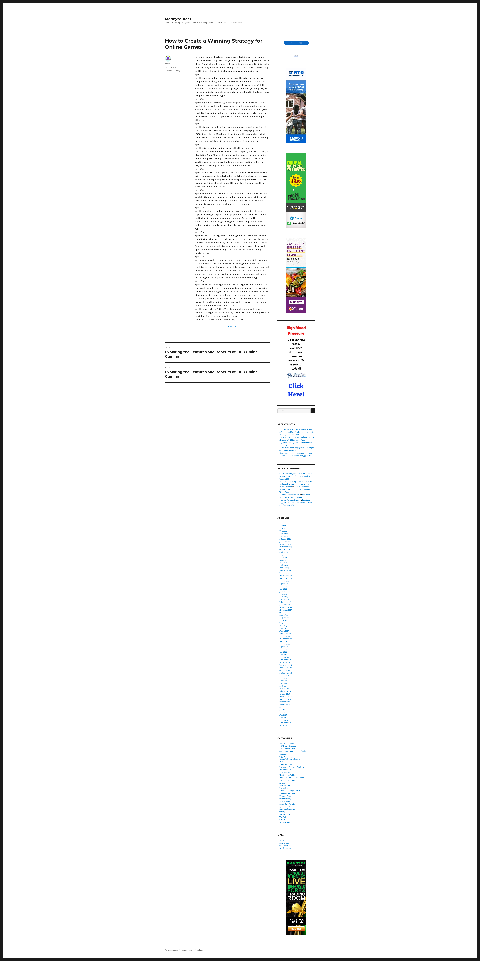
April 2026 (284, 534)
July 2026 (283, 526)
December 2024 (286, 576)
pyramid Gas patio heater (289, 500)
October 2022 (285, 644)
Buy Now (232, 326)
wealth (282, 820)
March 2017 (284, 720)
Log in (282, 840)
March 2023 (284, 631)
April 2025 (284, 565)
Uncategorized (285, 814)
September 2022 (286, 647)
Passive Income (286, 801)
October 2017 (285, 702)
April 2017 (284, 718)
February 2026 (285, 539)
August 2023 (284, 618)
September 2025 (286, 552)
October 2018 (285, 670)
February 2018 (285, 691)
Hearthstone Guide (287, 775)
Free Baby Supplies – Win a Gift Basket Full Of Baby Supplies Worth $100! (297, 476)
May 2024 (283, 594)
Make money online (287, 793)
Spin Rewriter (285, 807)
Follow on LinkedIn (296, 43)
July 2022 (283, 652)
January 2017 (285, 725)
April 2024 (284, 597)
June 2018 (283, 681)
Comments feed (286, 846)
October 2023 (285, 613)
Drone (282, 762)
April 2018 (284, 686)
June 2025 (284, 560)
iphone (282, 783)
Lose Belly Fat (285, 786)
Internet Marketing (172, 71)
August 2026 (285, 523)
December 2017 (286, 697)
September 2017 (286, 704)
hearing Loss (285, 772)
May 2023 (283, 626)
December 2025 (286, 544)
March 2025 (284, 568)
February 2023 (285, 634)
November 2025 (286, 547)
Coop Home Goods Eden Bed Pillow (293, 751)
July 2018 (283, 678)
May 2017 (283, 715)
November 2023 (286, 610)
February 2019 (285, 660)
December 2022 (286, 639)
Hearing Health (286, 770)
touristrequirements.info (289, 495)
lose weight (284, 788)
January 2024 (285, 605)
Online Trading (286, 799)
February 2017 (285, 723)
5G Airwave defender (288, 746)
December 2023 (286, 607)
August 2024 (285, 586)
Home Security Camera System (292, 778)
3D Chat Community (287, 743)
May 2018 (283, 683)
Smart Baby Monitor (288, 804)
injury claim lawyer (287, 474)
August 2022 (285, 649)
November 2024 (286, 578)
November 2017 (286, 699)
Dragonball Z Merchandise (290, 759)
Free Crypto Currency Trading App (293, 767)
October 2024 (285, 581)
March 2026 (284, 536)
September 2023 (286, 615)
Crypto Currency (286, 757)
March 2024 (284, 599)
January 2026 (285, 542)
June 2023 (283, 623)
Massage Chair (285, 796)
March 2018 (284, 689)
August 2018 (284, 676)
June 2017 (283, 712)
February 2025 (285, 570)
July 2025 (283, 557)
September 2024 (286, 584)
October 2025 (285, 549)
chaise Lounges (286, 487)
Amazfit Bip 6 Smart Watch (290, 749)
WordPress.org (285, 848)
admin (167, 64)
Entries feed (284, 843)
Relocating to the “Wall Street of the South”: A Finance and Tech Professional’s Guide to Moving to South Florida (297, 432)
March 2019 (284, 657)
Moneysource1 (178, 19)
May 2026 (283, 531)
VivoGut (283, 817)
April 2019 (284, 655)
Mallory (283, 482)
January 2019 (285, 662)
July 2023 (283, 620)
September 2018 (286, 673)
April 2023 (284, 628)
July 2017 (283, 710)
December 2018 (286, 665)
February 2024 (285, 602)
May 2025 (283, 563)
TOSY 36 (283, 812)
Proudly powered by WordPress (191, 950)
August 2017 (284, 707)
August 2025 (285, 555)
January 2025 (285, 573)
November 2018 (286, 668)
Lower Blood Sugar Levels (290, 791)
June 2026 (284, 528)
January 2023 (285, 636)
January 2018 (285, 694)
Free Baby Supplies (287, 764)
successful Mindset (287, 809)
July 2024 (283, 589)
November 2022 (286, 641)
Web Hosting (285, 822)
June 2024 (284, 592)
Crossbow (283, 754)
